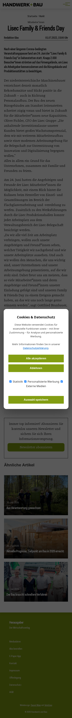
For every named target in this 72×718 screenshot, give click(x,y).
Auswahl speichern (36, 399)
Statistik (17, 381)
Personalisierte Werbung (43, 381)
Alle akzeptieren (36, 358)
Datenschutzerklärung (35, 348)
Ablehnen (36, 368)
